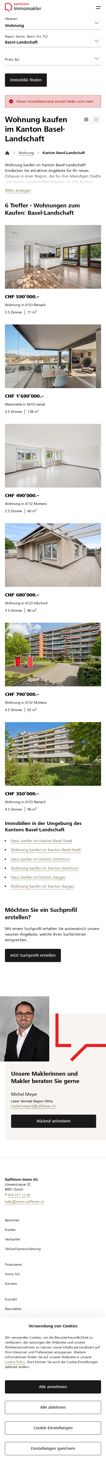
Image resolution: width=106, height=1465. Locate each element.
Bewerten (12, 1220)
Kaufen (10, 1230)
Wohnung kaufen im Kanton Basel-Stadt (46, 849)
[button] (98, 7)
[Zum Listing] (53, 257)
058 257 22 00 (19, 1195)
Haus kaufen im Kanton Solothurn (40, 859)
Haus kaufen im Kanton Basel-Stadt (41, 840)
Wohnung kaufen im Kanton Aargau (42, 886)
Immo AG (12, 1274)
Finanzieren (13, 1264)
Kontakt (11, 1299)
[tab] (86, 119)
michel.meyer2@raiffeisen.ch (33, 1106)
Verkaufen (12, 1239)
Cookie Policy (15, 1362)
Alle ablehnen (53, 1407)
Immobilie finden (26, 80)
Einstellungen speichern (53, 1448)
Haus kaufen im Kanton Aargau (38, 877)
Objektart (11, 18)
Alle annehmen (53, 1386)
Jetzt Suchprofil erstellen (33, 955)
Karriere (11, 1284)
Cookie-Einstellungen (53, 1428)
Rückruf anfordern (54, 1121)
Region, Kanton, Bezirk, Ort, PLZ (26, 36)
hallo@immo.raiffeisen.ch (24, 1201)
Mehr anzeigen (18, 190)
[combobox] (49, 42)
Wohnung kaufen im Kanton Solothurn (45, 868)
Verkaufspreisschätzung (23, 1249)
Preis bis (12, 59)
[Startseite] (7, 153)
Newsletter (13, 1309)
